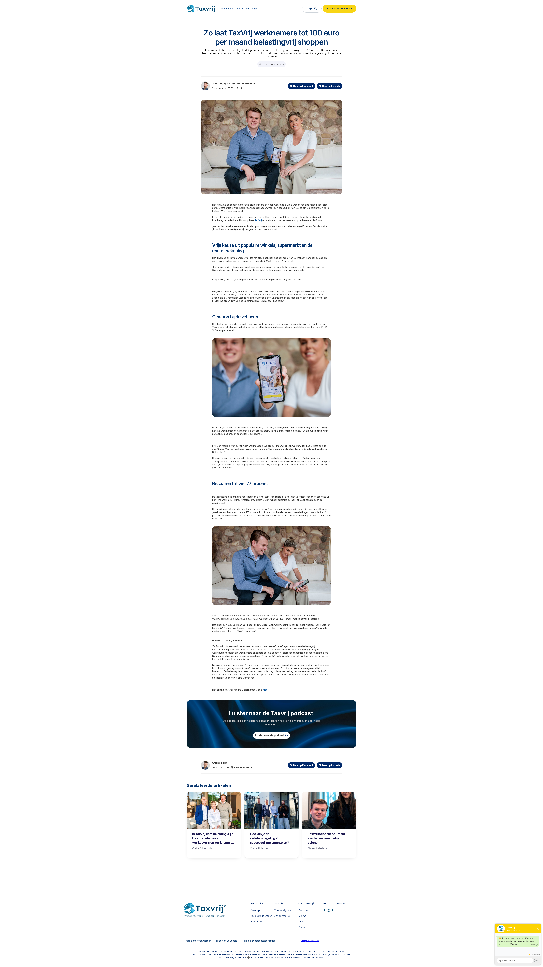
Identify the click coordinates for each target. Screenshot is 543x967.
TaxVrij (258, 220)
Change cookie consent (310, 941)
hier (265, 689)
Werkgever (227, 8)
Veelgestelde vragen (247, 8)
